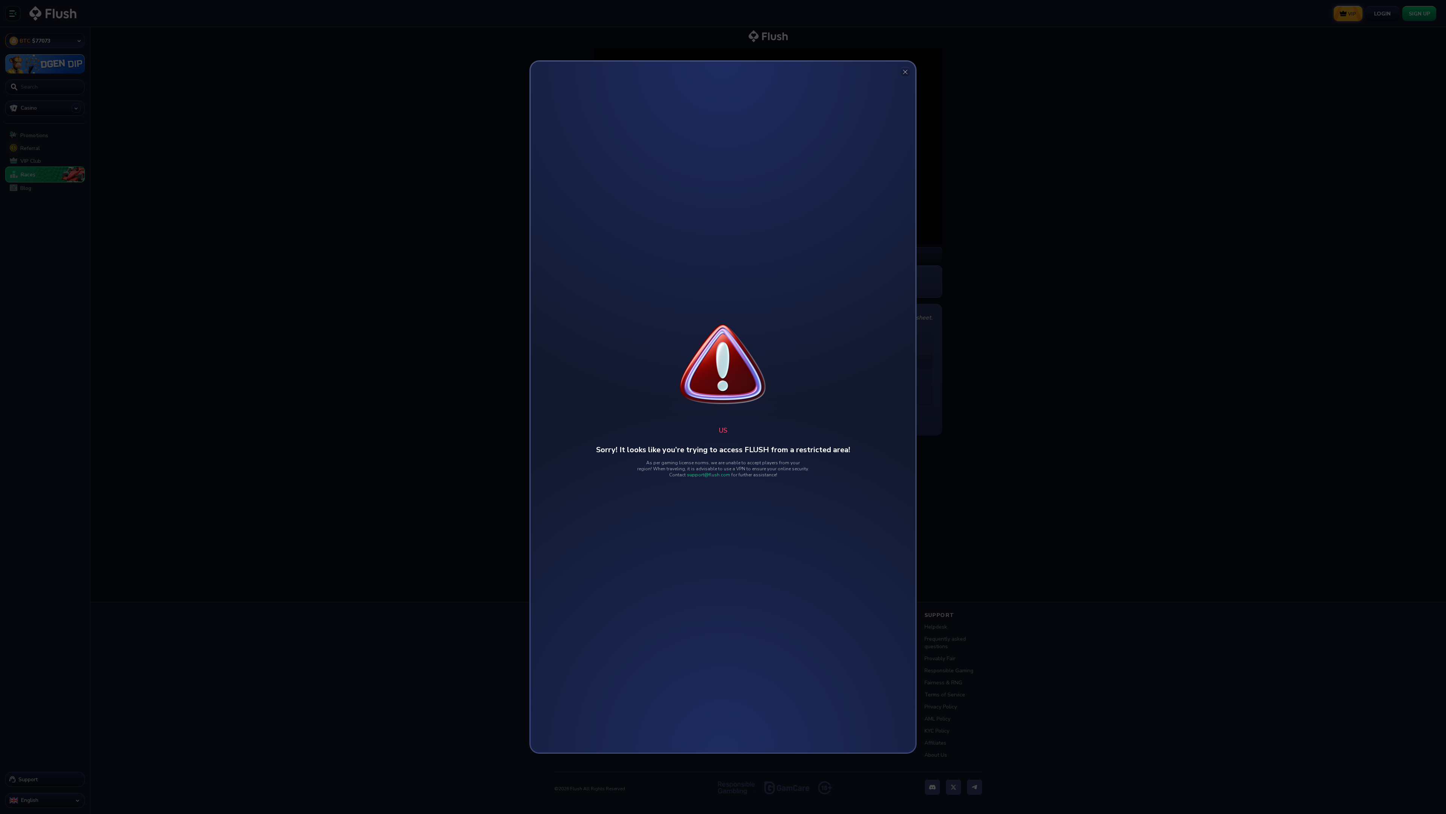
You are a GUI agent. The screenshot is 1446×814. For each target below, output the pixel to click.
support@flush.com (708, 475)
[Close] (905, 71)
